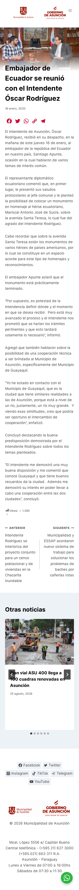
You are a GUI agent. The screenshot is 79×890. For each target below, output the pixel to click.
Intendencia (14, 59)
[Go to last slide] (11, 674)
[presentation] (39, 642)
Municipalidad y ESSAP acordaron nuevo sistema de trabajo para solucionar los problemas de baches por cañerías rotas (59, 551)
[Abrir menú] (70, 10)
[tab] (31, 733)
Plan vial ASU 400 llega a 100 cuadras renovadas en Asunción (37, 679)
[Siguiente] (67, 674)
